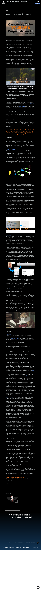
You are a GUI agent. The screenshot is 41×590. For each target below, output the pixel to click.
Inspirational (8, 483)
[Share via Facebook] (6, 486)
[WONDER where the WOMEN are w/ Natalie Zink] (12, 499)
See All (34, 493)
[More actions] (34, 10)
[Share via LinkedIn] (11, 486)
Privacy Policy (18, 547)
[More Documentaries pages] (27, 1)
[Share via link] (13, 486)
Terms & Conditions (26, 547)
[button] (37, 1)
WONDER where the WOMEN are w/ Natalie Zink (11, 505)
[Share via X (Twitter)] (8, 486)
